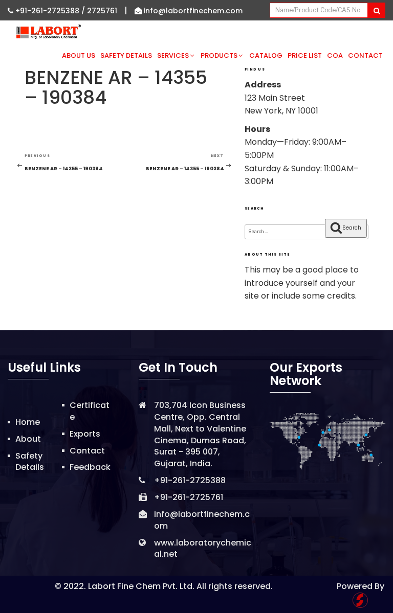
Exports (85, 434)
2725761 (102, 11)
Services (173, 55)
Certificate (90, 411)
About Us (78, 55)
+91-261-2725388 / (50, 11)
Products (219, 55)
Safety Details (126, 55)
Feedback (90, 467)
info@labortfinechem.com (192, 11)
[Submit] (376, 10)
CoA (335, 55)
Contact (365, 55)
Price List (305, 55)
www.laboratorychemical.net (202, 548)
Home (27, 422)
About (28, 439)
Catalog (265, 55)
